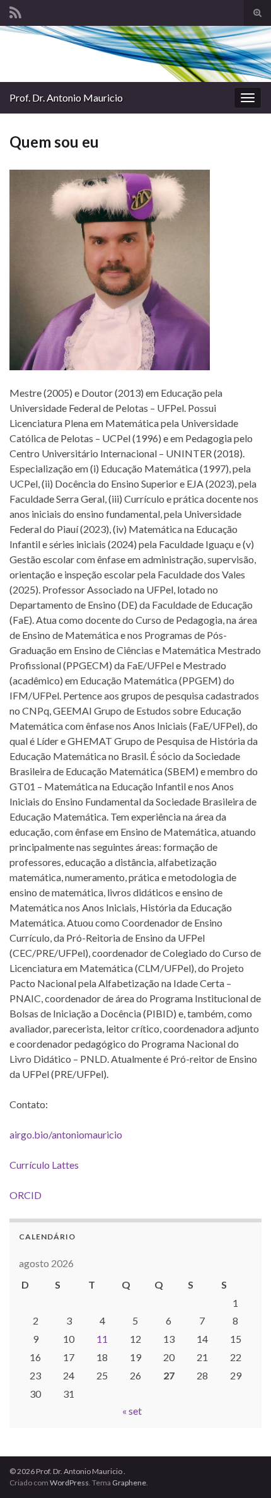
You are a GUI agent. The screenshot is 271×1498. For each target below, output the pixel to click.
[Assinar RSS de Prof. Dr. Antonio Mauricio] (15, 10)
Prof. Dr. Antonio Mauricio (66, 97)
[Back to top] (242, 1469)
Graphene (129, 1482)
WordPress (69, 1482)
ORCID (25, 1195)
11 (102, 1339)
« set (132, 1411)
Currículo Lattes (44, 1165)
